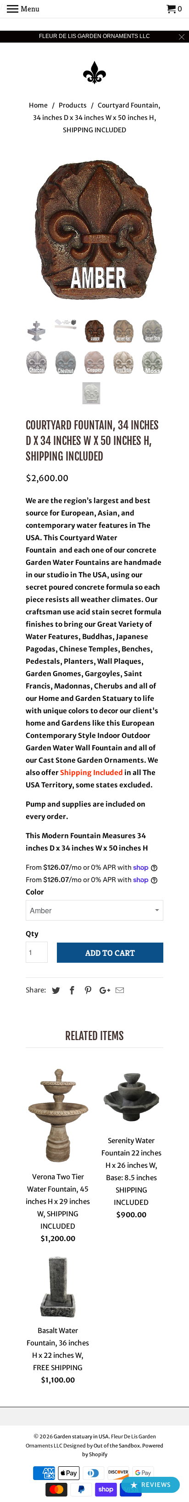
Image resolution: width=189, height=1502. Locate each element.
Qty (32, 933)
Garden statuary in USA (81, 1436)
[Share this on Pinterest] (86, 990)
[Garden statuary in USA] (94, 66)
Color (35, 892)
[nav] (23, 9)
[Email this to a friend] (118, 990)
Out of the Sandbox (117, 1445)
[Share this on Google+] (102, 990)
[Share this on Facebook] (70, 990)
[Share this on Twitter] (54, 990)
